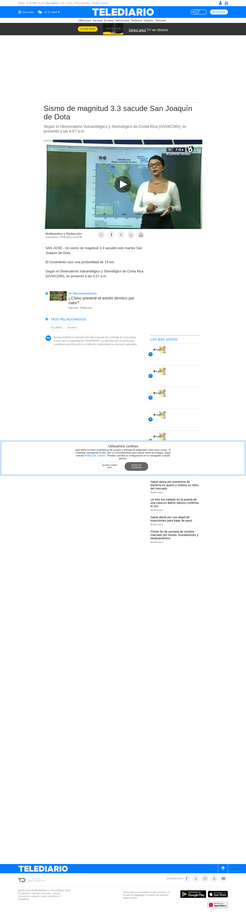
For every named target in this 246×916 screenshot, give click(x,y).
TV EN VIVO (197, 12)
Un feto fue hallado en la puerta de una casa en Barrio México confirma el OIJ (174, 503)
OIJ (62, 3)
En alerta (109, 20)
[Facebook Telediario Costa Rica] (186, 879)
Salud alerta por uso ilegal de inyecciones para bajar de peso (171, 519)
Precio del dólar (82, 3)
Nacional (97, 20)
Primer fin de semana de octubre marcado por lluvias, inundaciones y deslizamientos (174, 535)
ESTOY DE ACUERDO (136, 466)
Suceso (71, 327)
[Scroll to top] (223, 868)
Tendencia (136, 20)
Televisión (160, 20)
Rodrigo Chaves (100, 3)
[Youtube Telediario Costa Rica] (223, 879)
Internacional (122, 20)
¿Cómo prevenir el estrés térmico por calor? (101, 300)
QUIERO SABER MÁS (109, 466)
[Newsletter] (226, 3)
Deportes (149, 20)
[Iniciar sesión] (220, 3)
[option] (123, 184)
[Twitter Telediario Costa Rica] (196, 879)
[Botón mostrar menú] (26, 12)
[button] (101, 235)
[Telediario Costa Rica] (123, 12)
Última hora (84, 20)
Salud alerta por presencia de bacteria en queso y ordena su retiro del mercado (174, 485)
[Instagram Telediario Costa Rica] (205, 879)
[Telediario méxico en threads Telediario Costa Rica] (214, 879)
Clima (69, 3)
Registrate (219, 12)
